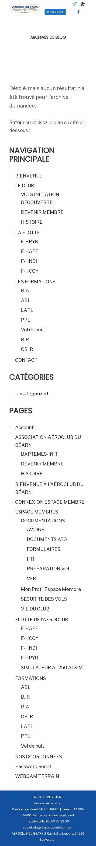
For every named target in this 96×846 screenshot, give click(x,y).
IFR (30, 559)
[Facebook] (78, 12)
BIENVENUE (28, 176)
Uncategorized (31, 393)
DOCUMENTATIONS (43, 521)
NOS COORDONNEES (38, 756)
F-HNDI (29, 261)
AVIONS (35, 529)
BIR (25, 339)
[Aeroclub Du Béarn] (25, 8)
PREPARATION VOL (49, 569)
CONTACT (26, 360)
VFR (31, 578)
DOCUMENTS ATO (47, 539)
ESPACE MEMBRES (36, 512)
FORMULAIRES (43, 549)
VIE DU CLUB (35, 609)
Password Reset (33, 766)
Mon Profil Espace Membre (51, 589)
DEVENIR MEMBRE (42, 212)
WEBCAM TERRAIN (37, 776)
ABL (26, 300)
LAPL (27, 310)
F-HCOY (29, 271)
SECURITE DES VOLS (44, 599)
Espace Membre (55, 12)
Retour (16, 122)
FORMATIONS (30, 678)
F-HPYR (29, 241)
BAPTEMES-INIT (39, 454)
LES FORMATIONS (35, 281)
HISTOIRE (32, 222)
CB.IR (27, 349)
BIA (25, 290)
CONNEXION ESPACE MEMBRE (50, 502)
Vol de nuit (32, 330)
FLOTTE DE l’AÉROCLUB (41, 619)
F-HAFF (29, 251)
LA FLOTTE (27, 233)
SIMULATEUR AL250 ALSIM (52, 667)
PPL (25, 320)
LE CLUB (24, 185)
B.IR (25, 697)
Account (24, 427)
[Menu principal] (54, 4)
